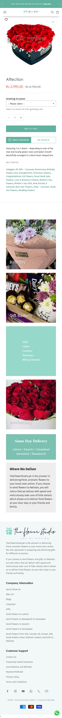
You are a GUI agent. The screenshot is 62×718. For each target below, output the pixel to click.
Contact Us (11, 657)
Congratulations (13, 176)
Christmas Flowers (42, 173)
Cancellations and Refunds (19, 667)
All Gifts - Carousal (24, 169)
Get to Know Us (13, 589)
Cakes (25, 346)
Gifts (25, 342)
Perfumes (28, 355)
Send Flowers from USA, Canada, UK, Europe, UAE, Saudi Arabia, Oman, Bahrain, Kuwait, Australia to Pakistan (29, 637)
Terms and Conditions (16, 682)
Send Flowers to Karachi (17, 624)
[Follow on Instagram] (15, 691)
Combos (27, 351)
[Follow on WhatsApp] (31, 691)
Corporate (10, 604)
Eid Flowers (27, 176)
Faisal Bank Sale (42, 176)
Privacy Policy (12, 677)
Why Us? (10, 594)
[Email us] (46, 691)
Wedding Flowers (27, 190)
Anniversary (40, 169)
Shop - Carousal (41, 187)
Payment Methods (14, 672)
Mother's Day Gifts (23, 183)
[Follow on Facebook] (7, 691)
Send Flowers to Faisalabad (19, 629)
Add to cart (31, 129)
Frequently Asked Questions (19, 662)
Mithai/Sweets (31, 359)
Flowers (9, 180)
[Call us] (38, 691)
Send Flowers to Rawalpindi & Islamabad (25, 619)
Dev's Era (50, 700)
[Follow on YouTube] (23, 691)
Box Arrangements (23, 173)
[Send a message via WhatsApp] (56, 713)
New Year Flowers (24, 187)
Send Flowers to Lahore (17, 614)
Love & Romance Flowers (26, 180)
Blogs (8, 599)
